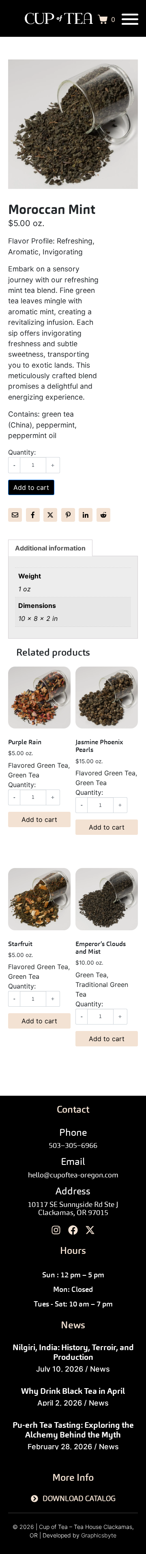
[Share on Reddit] (103, 515)
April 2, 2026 (59, 1403)
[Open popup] (130, 19)
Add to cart (31, 487)
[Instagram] (56, 1230)
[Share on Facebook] (33, 515)
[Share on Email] (15, 515)
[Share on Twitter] (50, 515)
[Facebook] (73, 1230)
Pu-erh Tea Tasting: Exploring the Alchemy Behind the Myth (73, 1430)
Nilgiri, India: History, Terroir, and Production (73, 1352)
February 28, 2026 (60, 1446)
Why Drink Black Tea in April (73, 1391)
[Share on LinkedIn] (85, 515)
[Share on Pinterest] (68, 515)
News (100, 1369)
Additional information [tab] (50, 548)
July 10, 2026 (59, 1369)
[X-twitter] (90, 1230)
